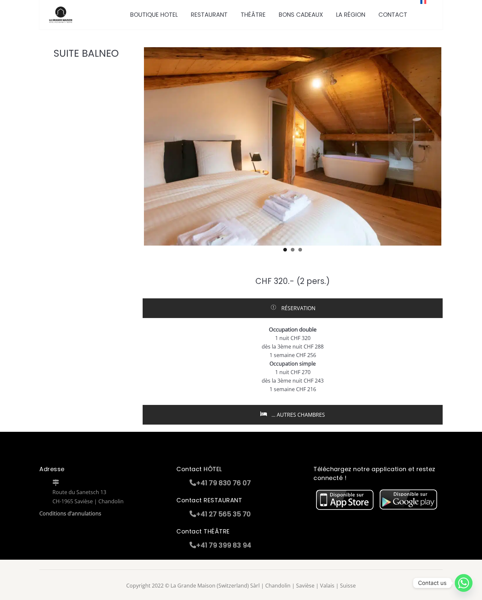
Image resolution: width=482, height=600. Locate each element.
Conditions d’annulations (70, 513)
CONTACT (392, 14)
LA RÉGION (350, 14)
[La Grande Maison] (60, 15)
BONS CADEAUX (301, 14)
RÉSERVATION (297, 308)
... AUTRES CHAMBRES (297, 414)
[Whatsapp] (463, 583)
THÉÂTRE (253, 14)
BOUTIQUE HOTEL (154, 14)
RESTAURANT (209, 14)
